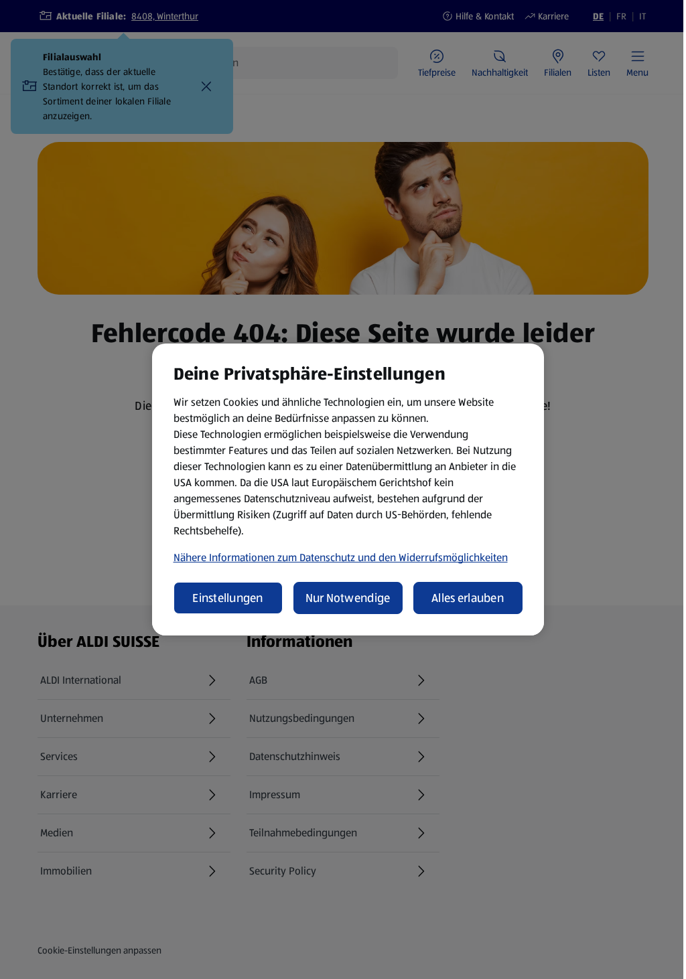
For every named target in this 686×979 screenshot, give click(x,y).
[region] (348, 489)
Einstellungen (227, 598)
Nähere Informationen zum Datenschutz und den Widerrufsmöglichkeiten (341, 557)
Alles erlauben (467, 598)
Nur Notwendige (348, 598)
